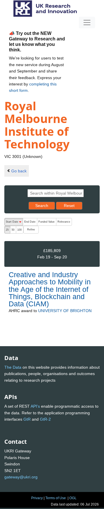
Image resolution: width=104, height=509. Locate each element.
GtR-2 (45, 419)
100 (19, 229)
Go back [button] (19, 171)
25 (7, 229)
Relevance (63, 221)
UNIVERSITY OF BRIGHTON (65, 310)
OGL (73, 498)
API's (35, 406)
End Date (30, 221)
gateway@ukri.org (21, 477)
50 (13, 229)
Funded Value (46, 221)
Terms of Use (55, 498)
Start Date (14, 223)
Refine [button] (31, 229)
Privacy (37, 498)
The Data (12, 367)
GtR (27, 419)
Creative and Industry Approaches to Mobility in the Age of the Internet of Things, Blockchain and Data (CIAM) (50, 289)
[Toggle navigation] (87, 22)
